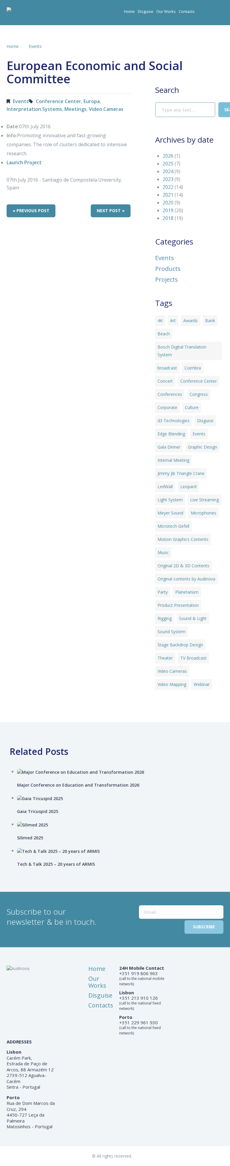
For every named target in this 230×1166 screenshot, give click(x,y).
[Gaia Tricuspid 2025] (121, 798)
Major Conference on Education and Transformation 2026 (78, 785)
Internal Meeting (173, 460)
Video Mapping (172, 684)
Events (35, 46)
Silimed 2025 (30, 838)
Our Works (166, 11)
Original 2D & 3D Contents (183, 565)
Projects (166, 279)
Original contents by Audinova (186, 579)
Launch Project (24, 162)
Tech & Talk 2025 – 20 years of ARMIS (56, 864)
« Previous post (31, 210)
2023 (168, 179)
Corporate (167, 407)
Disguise (145, 11)
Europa (92, 101)
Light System (170, 500)
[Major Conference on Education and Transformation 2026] (121, 771)
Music (163, 552)
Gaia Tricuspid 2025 (37, 811)
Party (163, 592)
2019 (168, 210)
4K (160, 320)
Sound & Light (193, 618)
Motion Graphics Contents (183, 539)
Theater (165, 658)
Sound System (171, 631)
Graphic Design (202, 447)
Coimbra (192, 368)
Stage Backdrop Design (180, 645)
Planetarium (187, 592)
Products (168, 269)
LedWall (165, 486)
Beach (164, 334)
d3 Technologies (174, 420)
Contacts (187, 11)
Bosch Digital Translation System (182, 351)
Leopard (188, 486)
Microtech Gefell (173, 526)
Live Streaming (204, 500)
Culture (192, 407)
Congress (199, 394)
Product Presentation (178, 605)
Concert (165, 381)
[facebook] (207, 13)
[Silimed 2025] (121, 824)
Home (129, 11)
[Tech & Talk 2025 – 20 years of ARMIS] (121, 850)
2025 (168, 163)
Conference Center (58, 101)
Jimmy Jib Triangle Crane (181, 473)
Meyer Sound (170, 513)
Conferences (170, 394)
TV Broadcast (193, 658)
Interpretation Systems (34, 109)
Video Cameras (106, 109)
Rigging (165, 618)
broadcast (167, 368)
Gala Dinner (169, 447)
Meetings (75, 109)
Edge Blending (171, 434)
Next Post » (111, 210)
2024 (168, 171)
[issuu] (219, 13)
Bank (210, 320)
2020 (168, 202)
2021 (168, 194)
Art (173, 320)
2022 (168, 187)
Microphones (203, 513)
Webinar (202, 684)
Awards (190, 320)
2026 (168, 156)
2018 (168, 218)
